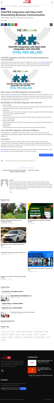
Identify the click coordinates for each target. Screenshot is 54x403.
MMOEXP (10, 337)
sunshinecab (3, 247)
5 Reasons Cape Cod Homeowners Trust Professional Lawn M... (11, 221)
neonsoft (11, 180)
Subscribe (23, 388)
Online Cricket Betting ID (40, 337)
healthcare (11, 334)
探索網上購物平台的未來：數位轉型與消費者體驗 (12, 307)
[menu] (1, 2)
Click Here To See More (45, 155)
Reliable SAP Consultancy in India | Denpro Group (40, 375)
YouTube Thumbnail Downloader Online (24, 331)
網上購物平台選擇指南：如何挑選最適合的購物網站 (12, 303)
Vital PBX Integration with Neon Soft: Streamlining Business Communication (20, 160)
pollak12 (38, 372)
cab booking (43, 334)
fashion (3, 331)
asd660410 (12, 297)
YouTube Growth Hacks (28, 337)
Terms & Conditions (47, 399)
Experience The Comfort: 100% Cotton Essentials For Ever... (13, 277)
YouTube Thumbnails (38, 331)
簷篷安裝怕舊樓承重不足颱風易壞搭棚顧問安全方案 (21, 295)
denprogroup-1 (31, 376)
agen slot (3, 340)
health (12, 331)
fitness (48, 337)
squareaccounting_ (4, 254)
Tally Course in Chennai (33, 170)
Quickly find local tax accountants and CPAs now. (13, 252)
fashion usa (4, 337)
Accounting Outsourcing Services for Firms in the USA (40, 269)
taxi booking (29, 334)
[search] (52, 2)
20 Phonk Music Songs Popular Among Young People (22, 312)
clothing (23, 334)
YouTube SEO (4, 334)
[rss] (2, 370)
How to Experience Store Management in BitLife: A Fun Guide (44, 369)
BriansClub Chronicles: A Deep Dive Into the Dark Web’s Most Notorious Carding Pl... (14, 171)
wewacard (3, 292)
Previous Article (22, 167)
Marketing (18, 334)
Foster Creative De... (4, 223)
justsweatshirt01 (3, 279)
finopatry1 (29, 271)
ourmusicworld (13, 313)
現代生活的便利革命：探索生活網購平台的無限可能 (12, 291)
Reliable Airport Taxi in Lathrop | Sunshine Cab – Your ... (13, 245)
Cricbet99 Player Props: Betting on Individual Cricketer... (39, 221)
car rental (36, 334)
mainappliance (39, 363)
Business (6, 6)
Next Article (30, 167)
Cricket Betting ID (17, 337)
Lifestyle (46, 331)
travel (8, 331)
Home (2, 6)
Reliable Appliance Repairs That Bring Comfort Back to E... (45, 361)
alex (28, 223)
